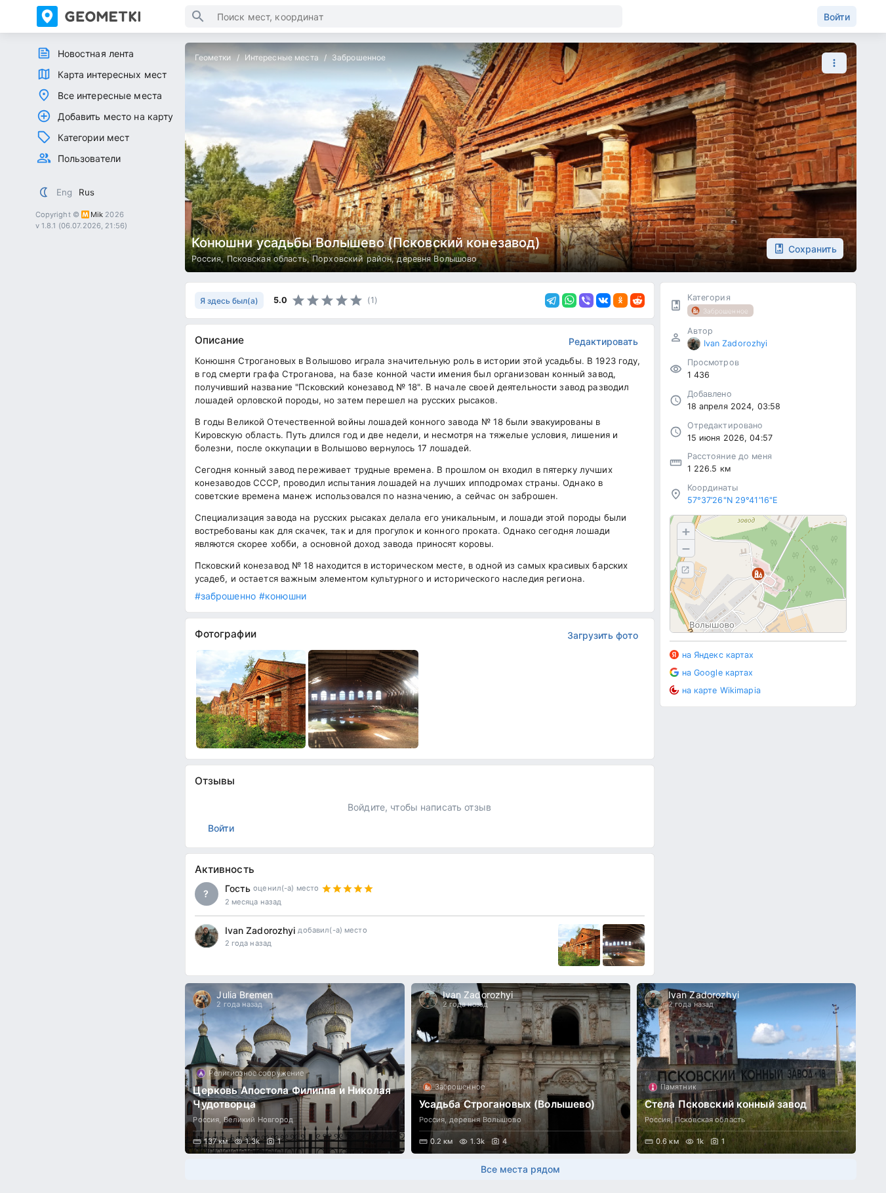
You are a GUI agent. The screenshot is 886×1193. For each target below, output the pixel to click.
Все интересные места (110, 95)
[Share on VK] (603, 300)
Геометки (213, 57)
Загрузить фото (602, 635)
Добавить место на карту (116, 116)
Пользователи (89, 158)
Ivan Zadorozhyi (260, 930)
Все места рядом (520, 1169)
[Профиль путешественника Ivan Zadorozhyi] (206, 936)
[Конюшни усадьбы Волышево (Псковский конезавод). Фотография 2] (363, 699)
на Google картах (718, 672)
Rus (86, 192)
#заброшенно (225, 595)
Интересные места (282, 57)
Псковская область (267, 259)
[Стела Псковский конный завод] (746, 1068)
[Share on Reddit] (637, 300)
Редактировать (603, 341)
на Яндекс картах (718, 655)
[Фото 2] (624, 945)
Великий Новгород (259, 1119)
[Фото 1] (579, 945)
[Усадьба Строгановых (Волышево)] (520, 1068)
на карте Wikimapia (721, 690)
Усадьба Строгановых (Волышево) (507, 1104)
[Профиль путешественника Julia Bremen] (202, 999)
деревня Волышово (437, 259)
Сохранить (812, 248)
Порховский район (352, 259)
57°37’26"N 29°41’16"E (732, 500)
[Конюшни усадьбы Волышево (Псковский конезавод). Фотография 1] (251, 699)
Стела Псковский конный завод (726, 1104)
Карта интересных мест (112, 74)
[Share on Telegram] (552, 300)
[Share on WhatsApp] (569, 300)
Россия (206, 259)
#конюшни (282, 595)
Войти (837, 16)
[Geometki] (111, 16)
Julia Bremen (244, 994)
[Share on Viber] (586, 300)
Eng (64, 192)
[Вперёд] (834, 1068)
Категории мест (94, 137)
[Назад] (207, 1068)
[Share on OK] (620, 300)
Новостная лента (96, 53)
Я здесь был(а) (229, 301)
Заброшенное (359, 57)
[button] (831, 62)
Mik (97, 214)
